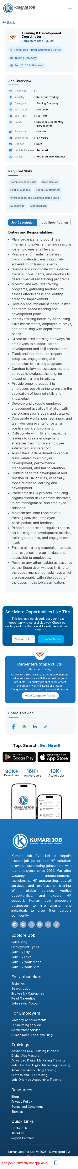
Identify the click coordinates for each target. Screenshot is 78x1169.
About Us (18, 1133)
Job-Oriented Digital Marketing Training (40, 1065)
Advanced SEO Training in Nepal (35, 1051)
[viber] (56, 924)
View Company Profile (40, 695)
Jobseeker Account (26, 1003)
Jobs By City (20, 952)
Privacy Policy (21, 1101)
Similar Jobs (23, 639)
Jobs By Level (21, 957)
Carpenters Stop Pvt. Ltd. (37, 40)
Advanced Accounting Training (34, 1070)
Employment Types (25, 947)
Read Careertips (23, 998)
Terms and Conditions (27, 1106)
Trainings (18, 983)
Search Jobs (20, 988)
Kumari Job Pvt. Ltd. (21, 1151)
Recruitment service (26, 1030)
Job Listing (19, 942)
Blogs (15, 1096)
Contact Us (19, 1128)
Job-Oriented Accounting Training (36, 1079)
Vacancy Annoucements (29, 1020)
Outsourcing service (26, 1025)
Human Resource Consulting (32, 1035)
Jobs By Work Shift (25, 967)
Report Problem (23, 1138)
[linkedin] (14, 924)
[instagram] (31, 924)
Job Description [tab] (23, 222)
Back (10, 22)
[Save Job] (55, 1162)
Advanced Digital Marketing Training (38, 1060)
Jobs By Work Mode (26, 962)
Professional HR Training (29, 1075)
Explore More (51, 639)
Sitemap (17, 1111)
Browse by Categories (27, 993)
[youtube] (39, 924)
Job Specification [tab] (55, 222)
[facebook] (23, 924)
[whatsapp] (48, 924)
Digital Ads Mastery (25, 1055)
